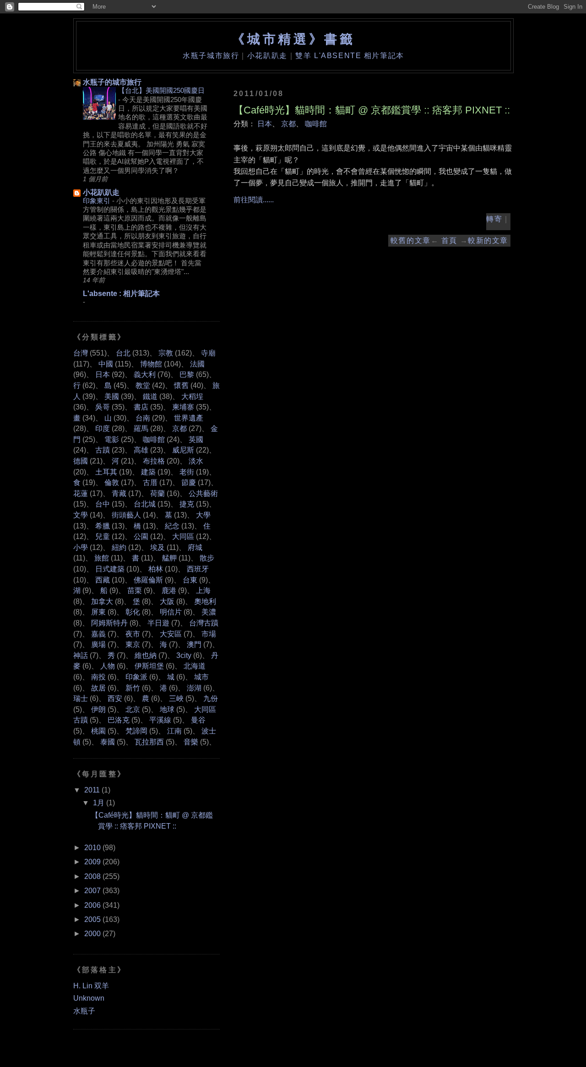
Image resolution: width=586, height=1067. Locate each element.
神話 (80, 655)
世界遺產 (188, 418)
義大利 (145, 374)
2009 (92, 862)
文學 (80, 515)
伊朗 (98, 709)
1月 (98, 803)
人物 (107, 666)
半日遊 (158, 623)
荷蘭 (157, 493)
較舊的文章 (411, 240)
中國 (105, 364)
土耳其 (106, 472)
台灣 (80, 353)
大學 (203, 515)
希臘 (102, 526)
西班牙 (198, 569)
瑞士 (80, 698)
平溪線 (160, 720)
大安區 (171, 634)
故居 (98, 688)
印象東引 (97, 201)
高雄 (141, 450)
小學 (80, 547)
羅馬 (141, 428)
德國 (80, 461)
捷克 (186, 504)
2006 (92, 905)
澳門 (194, 644)
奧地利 (205, 601)
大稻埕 (192, 396)
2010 (92, 847)
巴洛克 (119, 720)
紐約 (119, 547)
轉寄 (494, 219)
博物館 (151, 364)
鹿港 (169, 590)
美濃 (208, 612)
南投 (98, 677)
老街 (186, 472)
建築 (148, 472)
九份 (210, 698)
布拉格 (154, 461)
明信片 (171, 612)
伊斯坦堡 (149, 666)
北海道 (195, 666)
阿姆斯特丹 (109, 623)
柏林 (155, 569)
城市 (201, 677)
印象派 (136, 677)
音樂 (191, 742)
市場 (208, 634)
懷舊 (181, 385)
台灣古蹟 (203, 623)
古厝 (150, 482)
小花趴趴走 (267, 55)
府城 (195, 547)
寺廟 (208, 353)
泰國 (107, 742)
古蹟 (102, 450)
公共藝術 (203, 493)
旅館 (101, 558)
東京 (132, 644)
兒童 (102, 536)
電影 (111, 439)
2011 (92, 790)
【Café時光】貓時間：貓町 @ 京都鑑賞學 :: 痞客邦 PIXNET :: (371, 110)
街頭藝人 (126, 515)
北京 (132, 709)
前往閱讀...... (253, 200)
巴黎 (186, 374)
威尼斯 (183, 450)
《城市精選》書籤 (293, 39)
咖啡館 (316, 124)
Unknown (88, 998)
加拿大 (102, 601)
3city (183, 655)
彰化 (132, 612)
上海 (203, 590)
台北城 (145, 504)
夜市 (132, 634)
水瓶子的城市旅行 (112, 82)
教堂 (143, 385)
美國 (111, 396)
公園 (141, 536)
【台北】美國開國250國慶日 (161, 90)
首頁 (449, 240)
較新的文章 (488, 240)
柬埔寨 (183, 407)
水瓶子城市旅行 (211, 55)
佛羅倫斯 (148, 580)
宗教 (165, 353)
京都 (288, 124)
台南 (143, 418)
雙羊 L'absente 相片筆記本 (349, 55)
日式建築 (110, 569)
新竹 (132, 688)
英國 (196, 439)
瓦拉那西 (149, 742)
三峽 (176, 698)
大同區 (183, 536)
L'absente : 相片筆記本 (121, 293)
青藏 (119, 493)
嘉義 (98, 634)
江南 (174, 731)
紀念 (172, 526)
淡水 (196, 461)
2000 (92, 934)
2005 (92, 919)
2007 (92, 891)
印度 (102, 428)
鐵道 (150, 396)
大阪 (167, 601)
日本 (264, 124)
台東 (190, 580)
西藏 (102, 580)
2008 (92, 876)
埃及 (157, 547)
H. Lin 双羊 (91, 986)
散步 (207, 558)
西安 (115, 698)
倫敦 (111, 482)
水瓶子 (84, 1011)
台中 (102, 504)
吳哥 (102, 407)
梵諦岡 (136, 731)
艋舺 (169, 558)
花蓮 (80, 493)
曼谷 (198, 720)
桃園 (98, 731)
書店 (141, 407)
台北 (123, 353)
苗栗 (134, 590)
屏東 (98, 612)
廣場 (98, 644)
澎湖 (194, 688)
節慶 (188, 482)
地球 (167, 709)
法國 (197, 364)
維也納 (146, 655)
